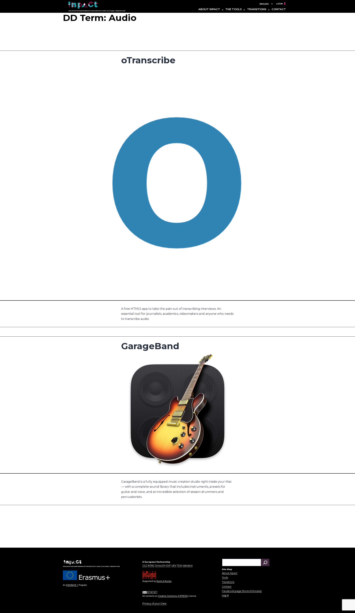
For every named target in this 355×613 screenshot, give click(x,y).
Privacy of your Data (154, 603)
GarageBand (150, 346)
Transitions (256, 9)
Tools (225, 577)
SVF (168, 565)
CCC (144, 565)
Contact (279, 9)
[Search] (265, 562)
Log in (225, 595)
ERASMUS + (72, 585)
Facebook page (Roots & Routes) (242, 591)
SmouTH (160, 565)
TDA (179, 565)
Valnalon (187, 565)
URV (173, 565)
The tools (233, 9)
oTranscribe (148, 60)
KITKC (151, 565)
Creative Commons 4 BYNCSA (173, 596)
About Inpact (209, 9)
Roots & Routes (164, 581)
